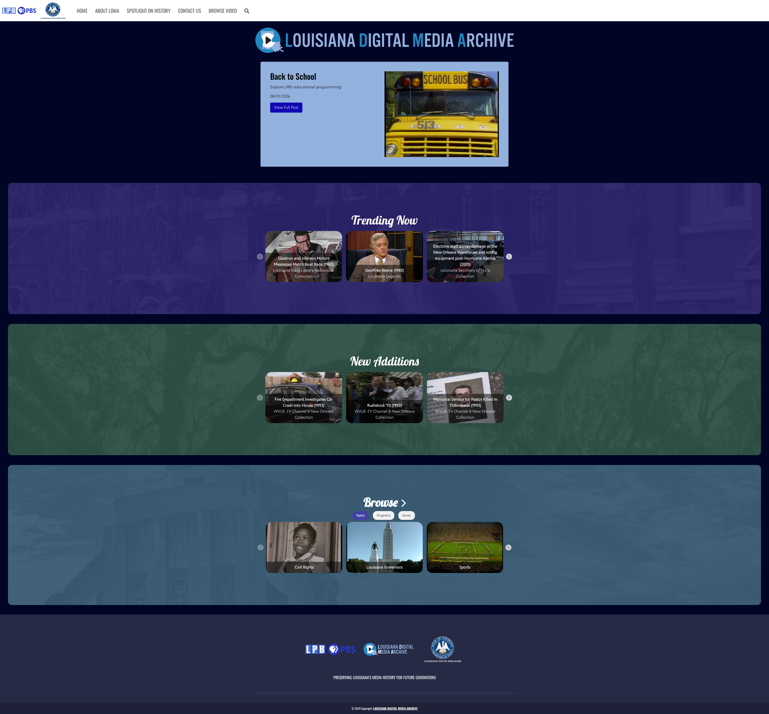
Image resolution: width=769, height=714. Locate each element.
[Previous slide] (260, 257)
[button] (247, 10)
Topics (360, 515)
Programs (383, 515)
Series (406, 515)
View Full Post (286, 107)
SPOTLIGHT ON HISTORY (148, 10)
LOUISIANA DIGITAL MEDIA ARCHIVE (395, 708)
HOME (82, 10)
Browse (382, 502)
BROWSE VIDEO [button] (223, 10)
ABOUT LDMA (107, 10)
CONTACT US (189, 10)
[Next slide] (509, 257)
